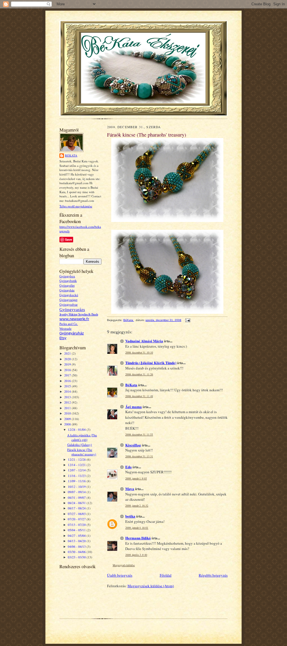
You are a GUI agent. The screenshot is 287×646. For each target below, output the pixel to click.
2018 (68, 370)
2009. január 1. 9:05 (136, 478)
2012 (68, 402)
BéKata (71, 155)
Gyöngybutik (68, 280)
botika (130, 516)
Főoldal (166, 575)
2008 (68, 424)
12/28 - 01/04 (77, 429)
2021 (68, 353)
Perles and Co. (68, 324)
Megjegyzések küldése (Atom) (151, 585)
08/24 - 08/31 (77, 503)
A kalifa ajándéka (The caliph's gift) (82, 437)
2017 (68, 375)
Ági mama (133, 406)
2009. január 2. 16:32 (136, 505)
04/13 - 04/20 (77, 541)
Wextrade (65, 328)
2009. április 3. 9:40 (136, 555)
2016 (68, 381)
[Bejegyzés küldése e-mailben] (187, 320)
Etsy (62, 338)
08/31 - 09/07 (77, 497)
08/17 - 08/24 (77, 508)
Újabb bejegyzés (119, 575)
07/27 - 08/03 (77, 514)
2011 (68, 408)
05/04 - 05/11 (77, 530)
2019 (68, 364)
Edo (128, 466)
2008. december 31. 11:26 (139, 374)
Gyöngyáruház (71, 333)
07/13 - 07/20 (77, 525)
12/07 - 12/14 (77, 470)
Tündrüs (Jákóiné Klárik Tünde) (150, 362)
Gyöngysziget (68, 299)
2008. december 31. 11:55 (139, 434)
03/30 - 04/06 (77, 552)
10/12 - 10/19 (77, 487)
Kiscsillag (133, 445)
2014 (68, 391)
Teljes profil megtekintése (75, 206)
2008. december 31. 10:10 (139, 352)
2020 (68, 359)
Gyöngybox (67, 276)
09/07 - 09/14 (77, 492)
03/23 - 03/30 (77, 557)
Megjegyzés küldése (124, 565)
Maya (129, 488)
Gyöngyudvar (68, 304)
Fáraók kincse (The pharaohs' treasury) (81, 452)
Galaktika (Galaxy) (79, 445)
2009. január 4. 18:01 (136, 528)
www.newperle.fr (74, 319)
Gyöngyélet (67, 285)
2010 (68, 413)
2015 (68, 386)
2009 (68, 419)
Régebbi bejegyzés (213, 575)
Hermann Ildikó (138, 537)
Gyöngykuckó (68, 295)
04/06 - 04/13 (77, 546)
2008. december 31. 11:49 (139, 396)
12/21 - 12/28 (77, 459)
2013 (68, 397)
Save (68, 239)
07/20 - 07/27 (77, 519)
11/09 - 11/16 (77, 481)
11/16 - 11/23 (77, 476)
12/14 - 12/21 (77, 465)
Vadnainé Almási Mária (144, 340)
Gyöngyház (67, 290)
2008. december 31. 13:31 (139, 456)
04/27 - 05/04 (77, 535)
